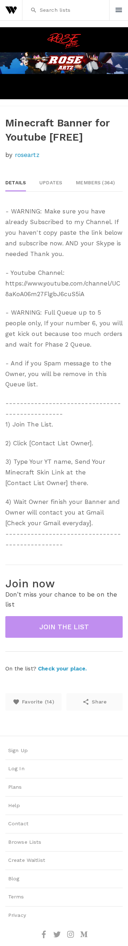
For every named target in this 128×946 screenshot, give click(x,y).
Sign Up (18, 750)
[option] (64, 63)
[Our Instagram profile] (71, 937)
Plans (15, 787)
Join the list (64, 627)
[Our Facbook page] (45, 937)
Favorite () (33, 701)
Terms (16, 897)
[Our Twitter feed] (58, 937)
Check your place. (62, 668)
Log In (16, 769)
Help (14, 806)
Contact (18, 824)
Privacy (17, 915)
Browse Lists (25, 842)
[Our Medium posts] (84, 937)
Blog (14, 879)
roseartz (27, 154)
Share (94, 701)
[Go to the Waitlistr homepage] (11, 10)
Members (95, 182)
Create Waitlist (26, 860)
